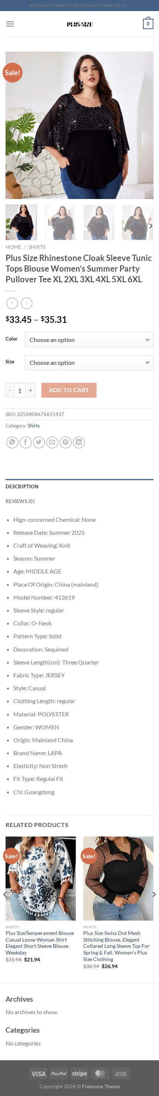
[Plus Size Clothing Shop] (79, 24)
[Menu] (10, 24)
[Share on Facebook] (26, 442)
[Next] (141, 125)
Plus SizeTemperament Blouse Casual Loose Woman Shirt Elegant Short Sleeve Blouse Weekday (40, 943)
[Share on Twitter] (39, 442)
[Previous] (17, 125)
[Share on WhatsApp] (12, 442)
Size (10, 361)
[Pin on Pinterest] (66, 442)
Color (11, 339)
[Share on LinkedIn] (79, 442)
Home (13, 247)
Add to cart (69, 390)
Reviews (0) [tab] (20, 501)
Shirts (36, 247)
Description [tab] (22, 486)
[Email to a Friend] (52, 442)
